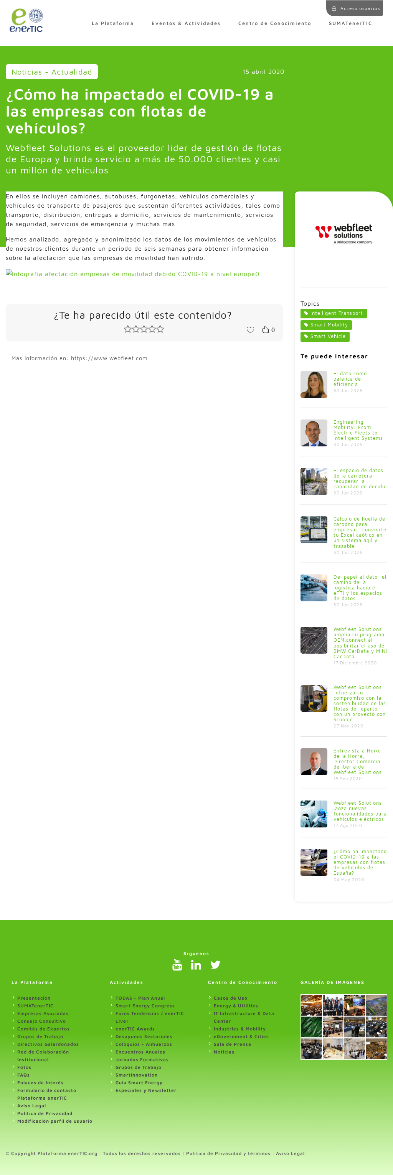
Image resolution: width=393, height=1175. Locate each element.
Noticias (224, 1052)
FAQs (23, 1075)
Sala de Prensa (232, 1044)
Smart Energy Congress (145, 1006)
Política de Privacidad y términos (228, 1153)
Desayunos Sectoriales (144, 1036)
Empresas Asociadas (43, 1013)
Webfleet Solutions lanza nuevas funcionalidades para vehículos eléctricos (360, 811)
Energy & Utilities (236, 1006)
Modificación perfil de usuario (54, 1121)
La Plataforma (113, 23)
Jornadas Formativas (142, 1059)
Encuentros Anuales (140, 1052)
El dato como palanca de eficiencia (350, 379)
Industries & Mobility (240, 1029)
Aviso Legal (31, 1105)
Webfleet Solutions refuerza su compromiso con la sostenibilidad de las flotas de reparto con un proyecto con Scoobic (360, 703)
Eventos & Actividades (186, 23)
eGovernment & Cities (241, 1036)
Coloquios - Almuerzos (144, 1044)
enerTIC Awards (135, 1029)
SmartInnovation (137, 1075)
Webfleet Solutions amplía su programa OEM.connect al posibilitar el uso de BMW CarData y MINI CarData (360, 642)
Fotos (24, 1067)
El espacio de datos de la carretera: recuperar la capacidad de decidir (360, 478)
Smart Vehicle (328, 336)
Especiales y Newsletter (146, 1090)
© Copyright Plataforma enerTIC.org (51, 1153)
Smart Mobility (329, 325)
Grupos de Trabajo (40, 1036)
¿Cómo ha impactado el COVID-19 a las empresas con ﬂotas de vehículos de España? (360, 862)
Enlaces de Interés (40, 1082)
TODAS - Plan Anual (140, 998)
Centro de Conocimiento (274, 23)
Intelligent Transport (336, 313)
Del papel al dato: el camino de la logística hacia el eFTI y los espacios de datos (360, 587)
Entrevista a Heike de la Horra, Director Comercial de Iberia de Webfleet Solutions (358, 761)
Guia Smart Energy (139, 1082)
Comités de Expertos (43, 1029)
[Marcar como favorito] (250, 329)
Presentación (34, 998)
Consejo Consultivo (41, 1021)
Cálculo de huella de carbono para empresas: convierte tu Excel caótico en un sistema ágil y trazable (360, 532)
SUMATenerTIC (350, 23)
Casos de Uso (231, 998)
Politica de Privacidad (45, 1113)
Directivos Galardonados (48, 1044)
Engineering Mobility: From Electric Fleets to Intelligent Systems (358, 430)
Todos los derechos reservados (142, 1153)
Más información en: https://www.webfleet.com (80, 358)
